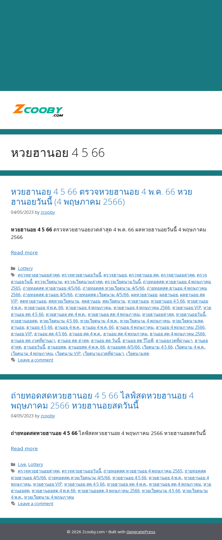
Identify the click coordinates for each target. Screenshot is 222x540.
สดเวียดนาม (113, 301)
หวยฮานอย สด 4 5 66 (84, 484)
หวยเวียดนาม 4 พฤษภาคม (145, 321)
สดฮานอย (90, 301)
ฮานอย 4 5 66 (39, 327)
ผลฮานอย (168, 295)
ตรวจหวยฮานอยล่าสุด (39, 275)
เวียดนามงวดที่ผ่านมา (103, 353)
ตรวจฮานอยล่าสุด (178, 275)
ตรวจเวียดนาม (48, 282)
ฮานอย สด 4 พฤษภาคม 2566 (177, 334)
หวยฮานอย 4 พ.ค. (165, 478)
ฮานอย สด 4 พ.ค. (85, 334)
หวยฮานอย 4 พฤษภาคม (88, 307)
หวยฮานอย (138, 301)
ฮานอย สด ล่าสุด (73, 340)
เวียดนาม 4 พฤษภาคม (32, 353)
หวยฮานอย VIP (186, 307)
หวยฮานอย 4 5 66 (168, 301)
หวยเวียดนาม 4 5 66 (59, 321)
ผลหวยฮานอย (144, 295)
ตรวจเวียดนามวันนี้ (123, 282)
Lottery (25, 268)
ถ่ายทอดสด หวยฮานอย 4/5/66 (51, 288)
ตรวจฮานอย (115, 275)
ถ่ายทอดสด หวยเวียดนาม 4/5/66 (114, 288)
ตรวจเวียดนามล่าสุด (83, 282)
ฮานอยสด (56, 347)
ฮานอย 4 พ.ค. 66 (98, 327)
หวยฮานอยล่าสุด (158, 314)
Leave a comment (35, 360)
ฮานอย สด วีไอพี (138, 340)
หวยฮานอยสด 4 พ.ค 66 (54, 491)
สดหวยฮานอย (33, 301)
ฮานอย (17, 327)
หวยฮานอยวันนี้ (190, 314)
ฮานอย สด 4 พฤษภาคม (125, 334)
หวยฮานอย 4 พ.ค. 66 (43, 307)
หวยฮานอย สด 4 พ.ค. (66, 314)
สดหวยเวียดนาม (63, 301)
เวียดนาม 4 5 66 (157, 347)
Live (22, 464)
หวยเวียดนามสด (187, 321)
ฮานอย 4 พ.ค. (67, 327)
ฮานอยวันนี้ (34, 347)
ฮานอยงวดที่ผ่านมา (174, 340)
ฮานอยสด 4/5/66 (123, 347)
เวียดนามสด (137, 353)
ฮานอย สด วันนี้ (105, 340)
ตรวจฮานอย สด (144, 275)
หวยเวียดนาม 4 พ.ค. (99, 321)
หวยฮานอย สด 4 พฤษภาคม (114, 314)
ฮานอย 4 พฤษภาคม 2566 (180, 327)
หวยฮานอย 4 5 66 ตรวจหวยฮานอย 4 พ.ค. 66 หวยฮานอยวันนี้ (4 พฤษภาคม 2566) (101, 196)
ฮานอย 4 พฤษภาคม (135, 327)
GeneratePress (140, 531)
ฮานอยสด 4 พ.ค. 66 (86, 347)
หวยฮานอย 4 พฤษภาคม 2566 (141, 307)
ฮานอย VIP (21, 334)
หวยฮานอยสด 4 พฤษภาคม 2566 (109, 491)
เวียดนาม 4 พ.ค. (190, 347)
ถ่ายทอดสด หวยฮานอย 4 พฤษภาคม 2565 (142, 471)
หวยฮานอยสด (24, 321)
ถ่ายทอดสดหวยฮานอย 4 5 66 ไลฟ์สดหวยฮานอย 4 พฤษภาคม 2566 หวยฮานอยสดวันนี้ (102, 400)
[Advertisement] (111, 45)
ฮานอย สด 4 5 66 (50, 334)
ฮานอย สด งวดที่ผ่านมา (33, 340)
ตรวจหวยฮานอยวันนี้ (81, 275)
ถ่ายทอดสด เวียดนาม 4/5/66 (102, 295)
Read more (24, 252)
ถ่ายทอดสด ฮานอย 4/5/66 (48, 295)
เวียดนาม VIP (68, 353)
